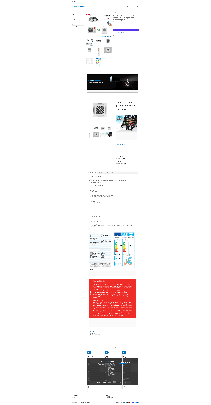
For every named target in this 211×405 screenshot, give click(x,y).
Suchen (73, 397)
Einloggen (87, 1)
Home (73, 12)
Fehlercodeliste (75, 26)
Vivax (73, 14)
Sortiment (78, 21)
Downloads (78, 24)
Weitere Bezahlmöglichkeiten (119, 32)
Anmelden (92, 1)
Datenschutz (108, 398)
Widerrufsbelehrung (109, 397)
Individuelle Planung (76, 19)
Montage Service (75, 16)
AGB (107, 395)
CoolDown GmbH (81, 402)
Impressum (108, 396)
